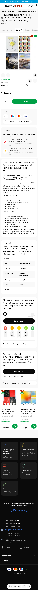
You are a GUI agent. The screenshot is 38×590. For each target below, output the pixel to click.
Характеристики (7, 30)
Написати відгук (19, 321)
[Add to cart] (15, 426)
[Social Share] (35, 75)
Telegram (27, 547)
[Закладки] (24, 586)
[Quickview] (5, 404)
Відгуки (19, 30)
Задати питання (19, 371)
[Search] (25, 6)
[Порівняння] (29, 586)
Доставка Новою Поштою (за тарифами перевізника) (18, 140)
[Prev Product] (3, 75)
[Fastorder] (8, 404)
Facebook (8, 547)
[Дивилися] (19, 586)
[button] (35, 383)
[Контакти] (28, 6)
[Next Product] (8, 75)
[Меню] (2, 6)
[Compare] (30, 81)
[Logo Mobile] (13, 6)
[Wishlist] (35, 81)
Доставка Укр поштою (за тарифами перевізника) (21, 149)
